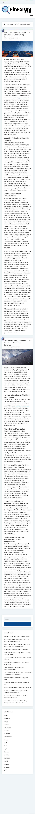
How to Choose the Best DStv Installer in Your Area (17, 687)
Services (6, 764)
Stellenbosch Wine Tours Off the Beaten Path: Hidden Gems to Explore (16, 697)
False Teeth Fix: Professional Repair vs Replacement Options (14, 668)
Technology (7, 767)
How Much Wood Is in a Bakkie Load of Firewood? (17, 636)
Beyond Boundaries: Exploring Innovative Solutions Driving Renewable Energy (15, 35)
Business (6, 724)
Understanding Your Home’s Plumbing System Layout (16, 678)
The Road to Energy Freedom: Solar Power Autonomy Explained (15, 343)
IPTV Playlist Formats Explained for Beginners (16, 649)
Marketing (6, 755)
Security (6, 761)
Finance (6, 740)
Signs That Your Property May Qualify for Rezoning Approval (17, 658)
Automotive (7, 718)
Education (6, 730)
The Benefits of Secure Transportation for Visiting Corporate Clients (17, 653)
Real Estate (7, 758)
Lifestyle (6, 752)
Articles (6, 715)
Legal (5, 749)
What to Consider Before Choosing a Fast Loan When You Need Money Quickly (16, 640)
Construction (7, 727)
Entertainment (7, 736)
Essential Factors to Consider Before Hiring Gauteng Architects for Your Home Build (15, 702)
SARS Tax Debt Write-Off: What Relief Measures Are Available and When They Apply (17, 673)
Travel (5, 770)
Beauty (6, 721)
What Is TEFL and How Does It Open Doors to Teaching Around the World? (15, 691)
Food (5, 743)
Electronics (7, 733)
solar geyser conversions (21, 98)
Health (5, 746)
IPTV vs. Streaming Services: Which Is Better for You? (16, 683)
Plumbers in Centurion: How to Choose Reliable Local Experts (16, 663)
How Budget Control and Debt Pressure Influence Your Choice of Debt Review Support (17, 645)
